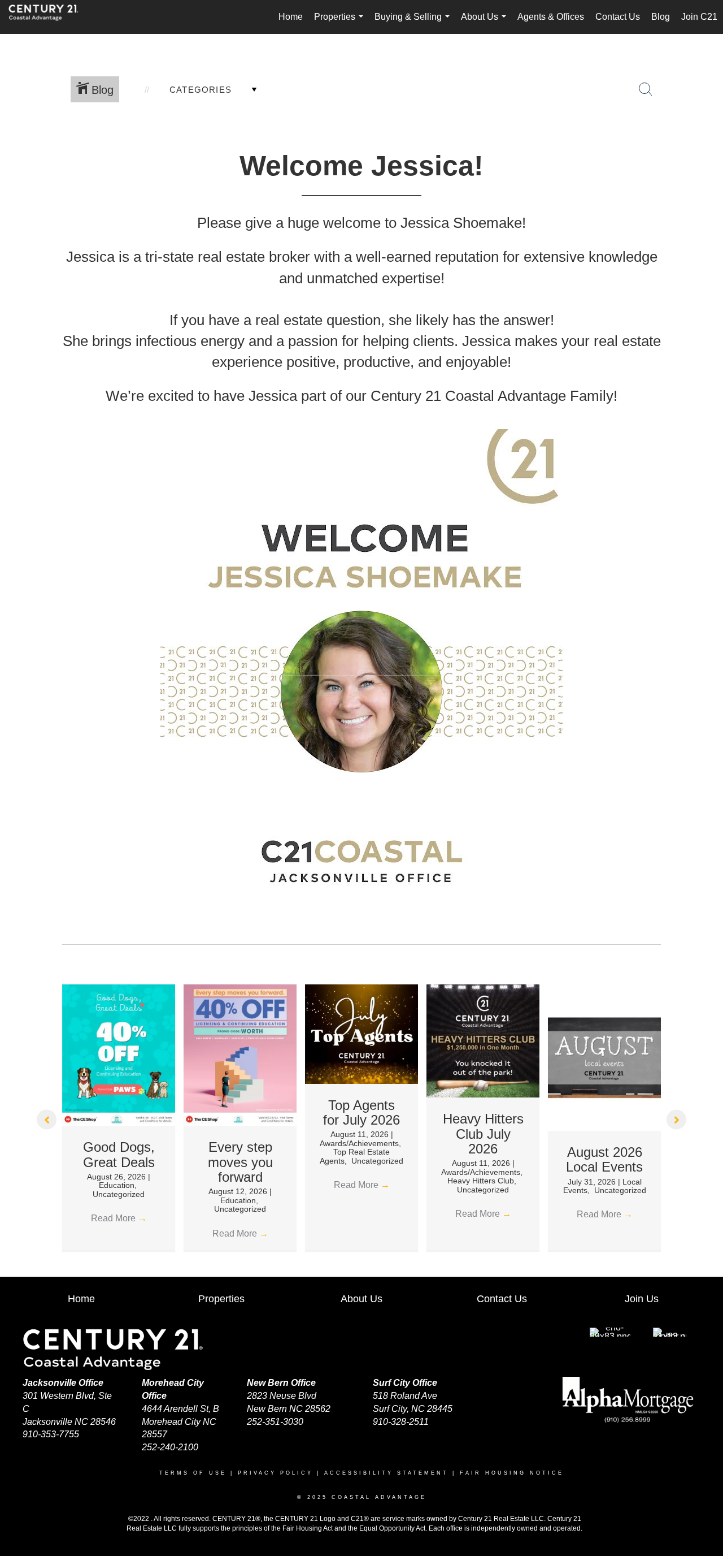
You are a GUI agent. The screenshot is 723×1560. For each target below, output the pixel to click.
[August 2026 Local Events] (604, 1057)
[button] (46, 1119)
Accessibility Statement (386, 1473)
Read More (119, 1218)
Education (116, 1185)
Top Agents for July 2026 (361, 1112)
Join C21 (699, 16)
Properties (341, 23)
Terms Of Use (193, 1473)
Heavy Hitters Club (480, 1180)
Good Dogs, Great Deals (119, 1154)
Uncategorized (119, 1194)
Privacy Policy (275, 1473)
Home (290, 16)
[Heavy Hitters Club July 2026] (482, 1040)
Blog (660, 16)
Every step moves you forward (240, 1162)
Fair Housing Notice (512, 1473)
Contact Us (617, 16)
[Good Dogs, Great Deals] (118, 1054)
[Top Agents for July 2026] (361, 1033)
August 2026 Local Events (604, 1159)
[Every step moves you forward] (240, 1054)
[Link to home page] (49, 17)
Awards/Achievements (359, 1143)
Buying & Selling (414, 23)
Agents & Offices (550, 16)
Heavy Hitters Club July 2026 (483, 1133)
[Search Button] (645, 89)
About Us (486, 23)
